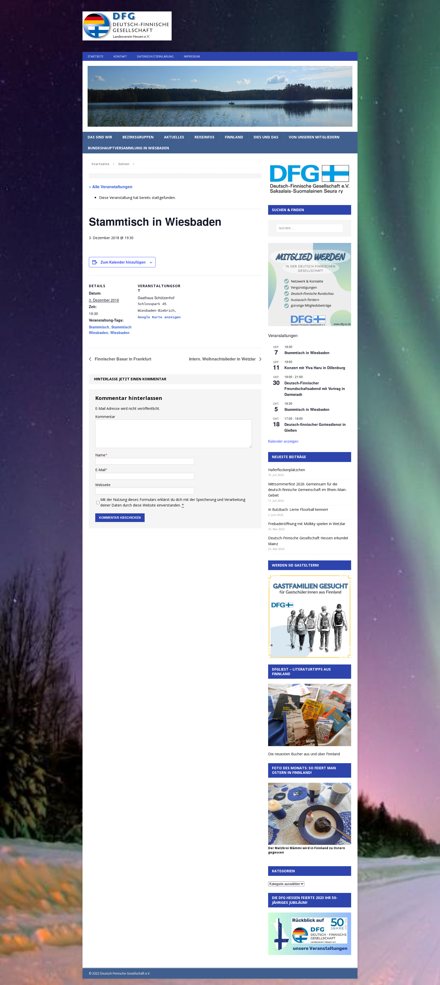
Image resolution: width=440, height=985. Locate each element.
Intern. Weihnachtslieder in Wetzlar (223, 359)
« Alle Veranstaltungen (110, 187)
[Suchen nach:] (309, 228)
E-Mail (100, 469)
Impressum (192, 56)
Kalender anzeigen (283, 441)
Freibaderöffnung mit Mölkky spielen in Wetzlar (306, 523)
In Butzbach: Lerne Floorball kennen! (298, 509)
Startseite (95, 56)
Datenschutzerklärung (155, 56)
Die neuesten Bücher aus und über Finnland (304, 753)
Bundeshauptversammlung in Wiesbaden (128, 148)
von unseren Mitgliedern (314, 137)
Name (100, 455)
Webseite (103, 484)
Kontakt (120, 56)
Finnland (234, 137)
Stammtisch (99, 326)
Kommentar (105, 416)
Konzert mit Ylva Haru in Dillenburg (314, 367)
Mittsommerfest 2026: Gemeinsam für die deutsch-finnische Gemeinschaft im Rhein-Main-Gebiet (307, 490)
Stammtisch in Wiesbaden (306, 352)
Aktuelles (174, 137)
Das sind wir (100, 137)
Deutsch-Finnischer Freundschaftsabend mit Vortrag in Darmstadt (314, 388)
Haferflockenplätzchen (286, 469)
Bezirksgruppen (138, 137)
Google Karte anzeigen (159, 317)
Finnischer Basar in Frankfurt (122, 359)
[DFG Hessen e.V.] (220, 96)
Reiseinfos (204, 137)
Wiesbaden (120, 332)
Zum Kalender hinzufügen (123, 262)
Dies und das (266, 137)
